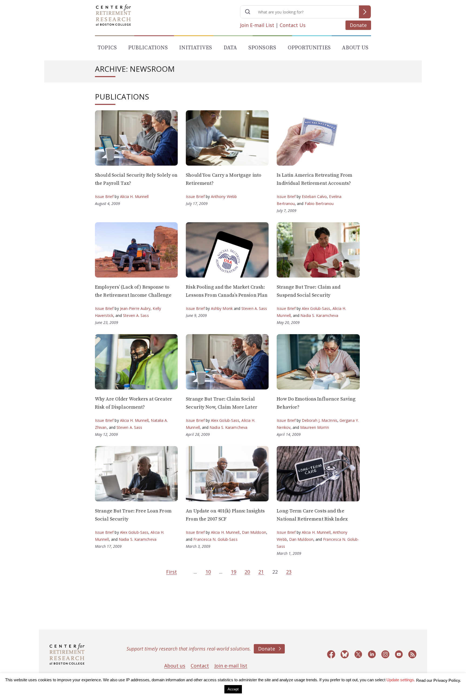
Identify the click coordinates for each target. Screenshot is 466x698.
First (171, 572)
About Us (355, 48)
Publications (147, 48)
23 (289, 572)
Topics (107, 48)
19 (233, 572)
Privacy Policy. (447, 680)
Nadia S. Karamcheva (319, 315)
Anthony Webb (224, 196)
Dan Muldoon (254, 532)
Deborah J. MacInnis (319, 420)
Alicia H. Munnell (134, 196)
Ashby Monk (222, 308)
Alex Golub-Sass (316, 308)
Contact (200, 665)
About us (174, 665)
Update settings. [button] (400, 680)
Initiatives (195, 48)
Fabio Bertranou (319, 203)
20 (247, 572)
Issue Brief (104, 196)
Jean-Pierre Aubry (135, 308)
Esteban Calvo (314, 196)
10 (208, 572)
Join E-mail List (257, 25)
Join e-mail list (230, 665)
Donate (358, 25)
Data (230, 48)
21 (261, 572)
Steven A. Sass (136, 315)
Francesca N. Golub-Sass (215, 539)
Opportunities (309, 48)
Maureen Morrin (314, 427)
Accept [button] (233, 689)
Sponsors (262, 48)
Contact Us (293, 25)
